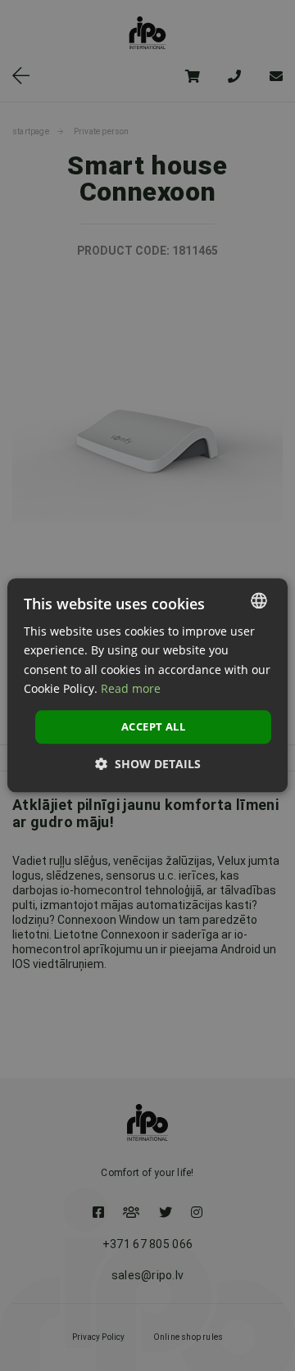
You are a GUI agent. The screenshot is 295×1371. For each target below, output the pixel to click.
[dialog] (147, 685)
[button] (148, 764)
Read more (131, 688)
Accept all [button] (153, 726)
